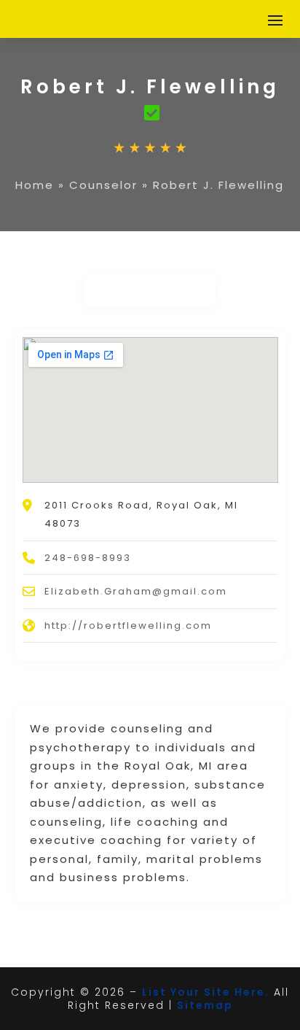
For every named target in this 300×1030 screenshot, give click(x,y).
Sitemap (205, 1005)
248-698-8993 (87, 558)
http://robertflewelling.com (128, 625)
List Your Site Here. (205, 992)
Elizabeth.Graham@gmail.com (135, 591)
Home (34, 185)
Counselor (103, 185)
